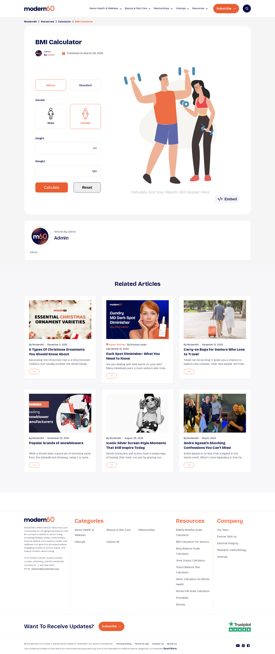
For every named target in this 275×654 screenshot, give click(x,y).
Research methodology (231, 550)
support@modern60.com (45, 568)
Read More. (170, 648)
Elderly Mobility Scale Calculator (189, 532)
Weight (40, 161)
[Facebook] (248, 646)
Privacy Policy (123, 643)
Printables (182, 597)
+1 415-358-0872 (45, 565)
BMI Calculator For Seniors (192, 541)
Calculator (64, 21)
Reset (87, 187)
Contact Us (158, 643)
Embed (230, 199)
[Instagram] (243, 646)
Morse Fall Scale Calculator (193, 591)
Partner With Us (227, 536)
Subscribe (224, 8)
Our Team (223, 530)
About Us (172, 643)
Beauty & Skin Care (119, 530)
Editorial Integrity (227, 543)
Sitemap (222, 556)
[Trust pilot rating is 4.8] (239, 626)
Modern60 (30, 21)
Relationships (146, 530)
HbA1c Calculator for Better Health (193, 582)
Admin (51, 55)
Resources (47, 21)
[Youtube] (238, 646)
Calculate (51, 187)
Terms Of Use (142, 643)
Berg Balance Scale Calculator (188, 551)
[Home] (39, 519)
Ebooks (180, 604)
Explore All (113, 541)
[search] (247, 8)
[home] (39, 8)
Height (39, 138)
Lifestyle (80, 541)
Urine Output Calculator (190, 560)
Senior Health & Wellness (84, 532)
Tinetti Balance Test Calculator (188, 570)
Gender (40, 100)
